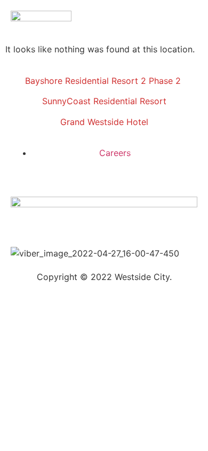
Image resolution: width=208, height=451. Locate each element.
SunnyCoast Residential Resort (104, 101)
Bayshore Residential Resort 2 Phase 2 (104, 80)
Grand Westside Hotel (104, 121)
